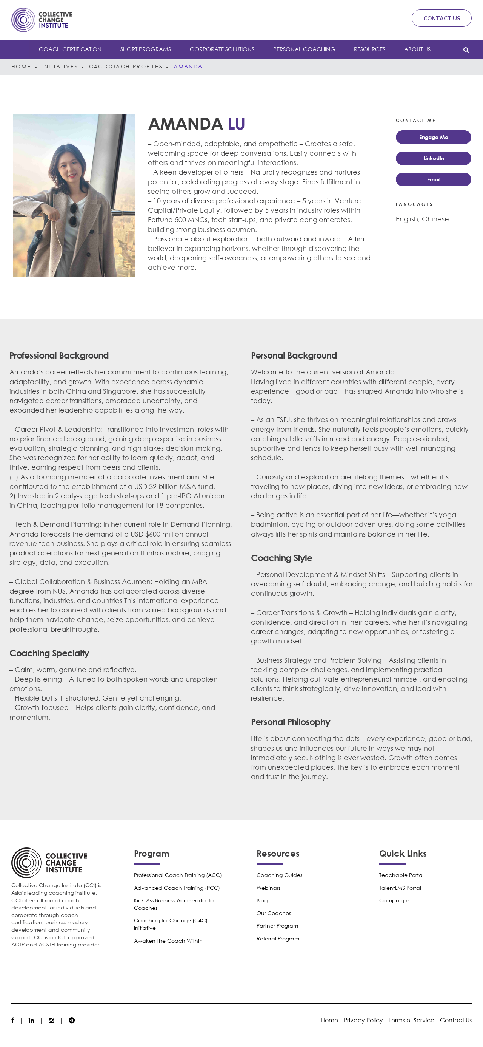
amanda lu (193, 66)
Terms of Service (411, 1020)
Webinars (268, 888)
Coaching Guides (279, 875)
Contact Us (441, 18)
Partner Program (277, 925)
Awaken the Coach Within (168, 940)
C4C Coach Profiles (126, 66)
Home (21, 66)
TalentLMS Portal (400, 888)
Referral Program (278, 938)
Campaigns (394, 900)
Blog (262, 900)
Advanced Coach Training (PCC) (177, 888)
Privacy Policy (363, 1020)
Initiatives (60, 66)
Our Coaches (274, 913)
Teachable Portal (401, 875)
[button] (433, 137)
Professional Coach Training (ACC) (178, 875)
